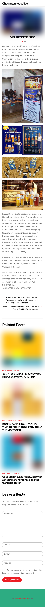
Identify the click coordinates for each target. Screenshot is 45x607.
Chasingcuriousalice (21, 598)
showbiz (18, 421)
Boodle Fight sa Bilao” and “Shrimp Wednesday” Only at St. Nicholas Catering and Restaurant (21, 300)
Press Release (13, 371)
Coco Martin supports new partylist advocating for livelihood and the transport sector (22, 479)
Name (7, 545)
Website (7, 563)
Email (7, 554)
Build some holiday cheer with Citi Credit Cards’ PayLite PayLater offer (21, 307)
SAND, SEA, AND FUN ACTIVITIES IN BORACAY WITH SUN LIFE (21, 376)
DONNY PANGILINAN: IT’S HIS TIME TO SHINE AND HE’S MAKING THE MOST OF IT (22, 427)
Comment (8, 514)
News (4, 371)
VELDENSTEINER (22, 37)
